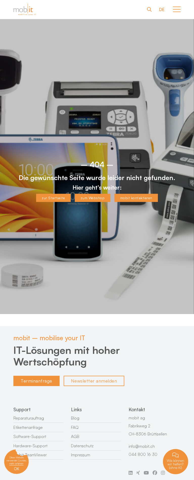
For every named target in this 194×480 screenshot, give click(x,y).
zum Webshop (93, 198)
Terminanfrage (36, 381)
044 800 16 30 (143, 454)
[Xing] (138, 472)
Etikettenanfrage (28, 427)
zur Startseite (53, 198)
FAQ (75, 427)
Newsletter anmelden (94, 381)
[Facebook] (155, 472)
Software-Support (29, 436)
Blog (75, 418)
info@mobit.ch (142, 446)
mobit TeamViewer (30, 454)
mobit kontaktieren (136, 198)
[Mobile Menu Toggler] (177, 9)
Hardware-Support (30, 445)
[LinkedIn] (131, 472)
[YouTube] (146, 472)
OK (16, 468)
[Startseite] (24, 9)
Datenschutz (82, 445)
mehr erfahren (16, 463)
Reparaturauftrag (28, 418)
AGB (75, 436)
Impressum (80, 454)
